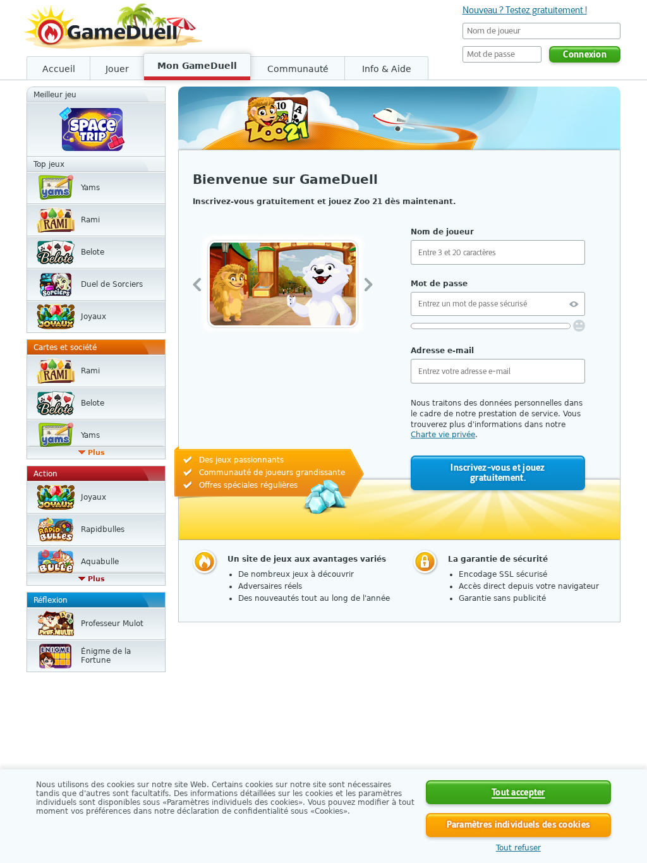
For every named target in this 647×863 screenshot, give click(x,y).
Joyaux (93, 316)
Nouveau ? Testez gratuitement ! (525, 10)
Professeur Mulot (112, 623)
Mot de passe (439, 283)
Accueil (58, 69)
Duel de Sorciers (112, 284)
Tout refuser (518, 847)
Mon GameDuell (197, 66)
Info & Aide (386, 69)
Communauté (298, 69)
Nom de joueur (442, 231)
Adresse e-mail (442, 350)
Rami (90, 219)
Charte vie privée (443, 434)
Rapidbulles (102, 529)
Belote (92, 252)
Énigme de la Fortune (106, 656)
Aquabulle (100, 561)
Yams (90, 187)
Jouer (117, 69)
